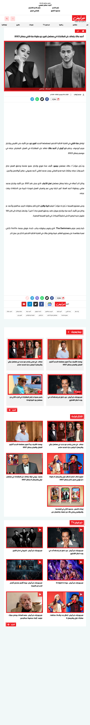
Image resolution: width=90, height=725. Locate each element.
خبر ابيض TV (46, 25)
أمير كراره (59, 311)
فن (87, 25)
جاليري (18, 25)
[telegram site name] (29, 304)
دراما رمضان (19, 311)
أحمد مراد (28, 311)
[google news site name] (49, 304)
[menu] (12, 18)
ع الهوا (61, 25)
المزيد (14, 410)
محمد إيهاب (77, 95)
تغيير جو (20, 315)
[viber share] (32, 99)
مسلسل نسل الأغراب (52, 315)
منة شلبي (68, 311)
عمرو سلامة (64, 315)
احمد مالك (9, 311)
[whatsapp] (27, 298)
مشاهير (75, 25)
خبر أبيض (41, 315)
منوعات (31, 25)
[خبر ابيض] (79, 18)
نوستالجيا (4, 25)
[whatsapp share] (37, 99)
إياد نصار (77, 311)
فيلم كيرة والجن (30, 315)
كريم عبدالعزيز (49, 311)
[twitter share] (42, 99)
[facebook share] (47, 99)
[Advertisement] (45, 122)
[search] (7, 18)
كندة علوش (38, 311)
